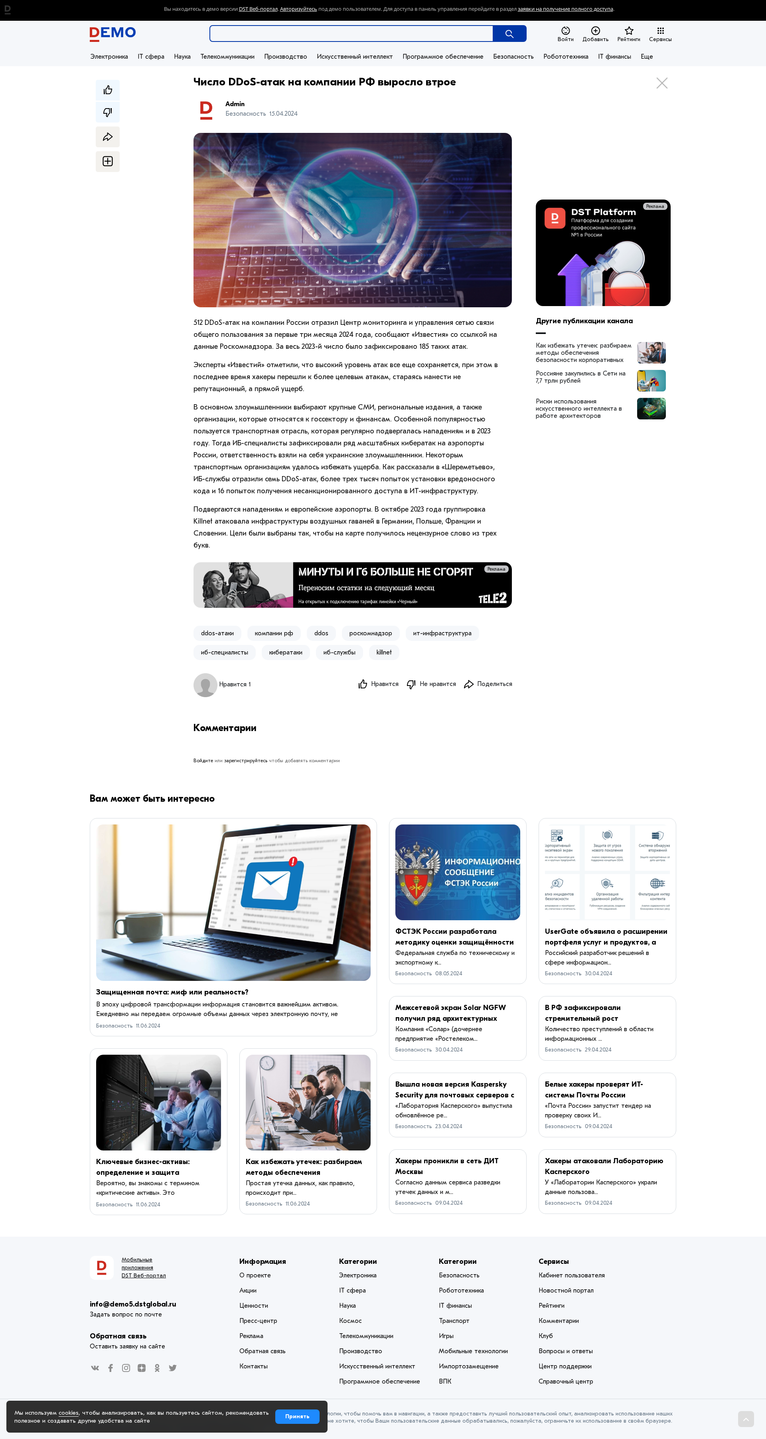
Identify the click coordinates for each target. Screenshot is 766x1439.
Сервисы (660, 39)
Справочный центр (566, 1381)
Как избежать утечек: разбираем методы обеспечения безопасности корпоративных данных (584, 353)
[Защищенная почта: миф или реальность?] (233, 902)
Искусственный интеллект (355, 56)
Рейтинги (629, 39)
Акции (248, 1290)
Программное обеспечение (443, 56)
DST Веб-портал (258, 9)
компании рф (274, 633)
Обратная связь (118, 1336)
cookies (69, 1412)
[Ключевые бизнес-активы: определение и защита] (158, 1102)
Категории (358, 1261)
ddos (321, 633)
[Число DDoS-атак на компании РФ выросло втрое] (651, 353)
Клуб (546, 1336)
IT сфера (151, 56)
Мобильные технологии (473, 1351)
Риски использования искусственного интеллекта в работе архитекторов (579, 408)
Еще (647, 56)
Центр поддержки (565, 1366)
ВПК (445, 1381)
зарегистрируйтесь (245, 760)
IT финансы (614, 56)
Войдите (203, 760)
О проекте (255, 1275)
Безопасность (513, 56)
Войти (566, 39)
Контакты (253, 1366)
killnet (384, 652)
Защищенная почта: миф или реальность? (172, 992)
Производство (285, 56)
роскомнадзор (370, 633)
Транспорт (454, 1320)
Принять (297, 1416)
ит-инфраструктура (442, 633)
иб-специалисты (224, 652)
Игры (446, 1336)
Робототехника (565, 56)
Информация (262, 1261)
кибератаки (285, 652)
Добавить (595, 39)
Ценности (253, 1305)
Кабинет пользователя (572, 1275)
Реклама (496, 569)
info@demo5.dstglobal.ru (133, 1304)
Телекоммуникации (227, 56)
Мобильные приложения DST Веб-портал (144, 1267)
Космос (350, 1320)
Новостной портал (566, 1290)
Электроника (109, 56)
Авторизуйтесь (298, 9)
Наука (182, 56)
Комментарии (559, 1320)
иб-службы (339, 652)
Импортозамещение (469, 1366)
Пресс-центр (258, 1320)
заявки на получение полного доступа (565, 9)
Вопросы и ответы (566, 1351)
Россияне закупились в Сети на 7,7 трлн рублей (581, 377)
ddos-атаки (217, 633)
